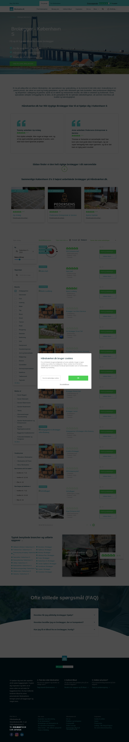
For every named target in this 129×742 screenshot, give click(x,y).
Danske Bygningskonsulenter (24, 428)
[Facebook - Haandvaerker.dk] (12, 735)
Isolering (21, 302)
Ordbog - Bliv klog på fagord (103, 725)
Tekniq (19, 410)
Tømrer (21, 322)
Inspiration (79, 9)
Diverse (21, 361)
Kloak (20, 326)
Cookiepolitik (70, 723)
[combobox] (25, 251)
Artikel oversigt (70, 725)
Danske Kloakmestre (24, 406)
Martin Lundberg (71, 291)
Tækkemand (23, 376)
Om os (88, 9)
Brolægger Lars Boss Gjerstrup (76, 311)
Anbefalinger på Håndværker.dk (48, 723)
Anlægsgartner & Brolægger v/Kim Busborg (80, 431)
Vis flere (17, 383)
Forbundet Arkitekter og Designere (24, 438)
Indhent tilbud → (108, 256)
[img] (103, 9)
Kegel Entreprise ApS (73, 511)
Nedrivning (22, 337)
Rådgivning (22, 357)
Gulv (20, 298)
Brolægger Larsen (72, 411)
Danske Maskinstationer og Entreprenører (26, 422)
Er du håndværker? (44, 721)
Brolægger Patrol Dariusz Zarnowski (77, 351)
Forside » (13, 17)
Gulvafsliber (23, 364)
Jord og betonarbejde (26, 353)
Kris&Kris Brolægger (72, 451)
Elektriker (22, 333)
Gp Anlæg (36, 130)
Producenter (98, 723)
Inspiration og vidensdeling (46, 719)
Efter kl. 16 (20, 482)
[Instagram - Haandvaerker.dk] (17, 735)
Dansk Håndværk (22, 399)
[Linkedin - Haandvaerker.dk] (22, 735)
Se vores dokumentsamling (103, 728)
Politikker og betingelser (73, 721)
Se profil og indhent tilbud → (75, 561)
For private (44, 3)
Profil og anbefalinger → (108, 251)
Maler (21, 306)
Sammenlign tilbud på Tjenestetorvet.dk (73, 728)
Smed (21, 318)
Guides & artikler (99, 719)
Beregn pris (55, 9)
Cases (96, 721)
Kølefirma (22, 372)
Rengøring (22, 329)
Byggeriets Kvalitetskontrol (25, 433)
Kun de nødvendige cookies (51, 378)
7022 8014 (16, 727)
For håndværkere (55, 3)
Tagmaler (22, 380)
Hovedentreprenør (25, 349)
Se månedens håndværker (46, 725)
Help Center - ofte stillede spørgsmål (49, 728)
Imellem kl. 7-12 (22, 473)
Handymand (23, 345)
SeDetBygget (70, 491)
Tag (20, 310)
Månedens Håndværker (24, 457)
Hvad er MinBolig (43, 730)
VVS (20, 341)
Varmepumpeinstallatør (26, 368)
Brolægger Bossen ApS (73, 391)
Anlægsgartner (23, 291)
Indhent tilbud (67, 9)
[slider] (25, 260)
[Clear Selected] (33, 251)
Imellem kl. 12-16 (22, 477)
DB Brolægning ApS (72, 471)
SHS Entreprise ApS (72, 251)
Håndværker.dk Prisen (24, 461)
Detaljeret (83, 240)
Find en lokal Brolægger (23, 64)
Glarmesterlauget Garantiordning (22, 415)
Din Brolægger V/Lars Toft (74, 331)
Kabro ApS (69, 271)
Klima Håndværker (23, 465)
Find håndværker (42, 9)
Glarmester (22, 294)
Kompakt (74, 240)
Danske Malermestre (24, 403)
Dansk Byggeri (22, 395)
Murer (21, 314)
